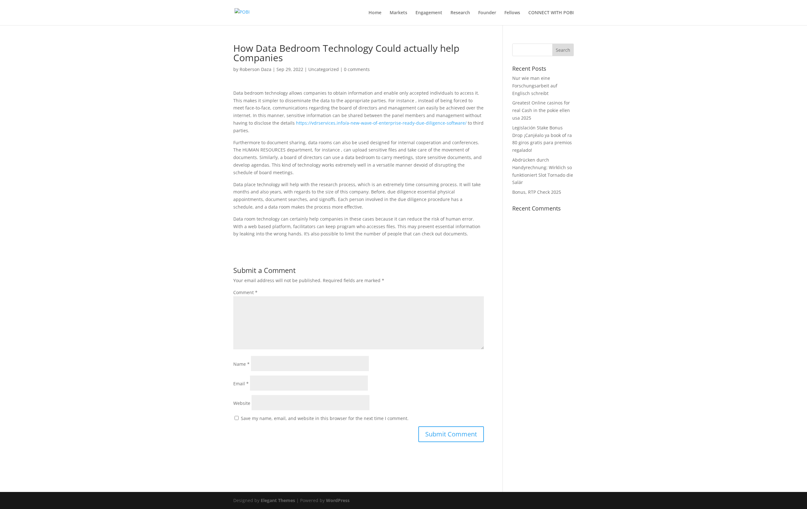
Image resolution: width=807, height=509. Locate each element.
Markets (398, 12)
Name (241, 364)
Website (241, 403)
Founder (487, 12)
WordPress (338, 500)
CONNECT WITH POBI (551, 12)
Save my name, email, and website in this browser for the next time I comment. (325, 418)
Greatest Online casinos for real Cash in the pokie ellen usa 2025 (541, 110)
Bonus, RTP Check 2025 (536, 192)
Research (460, 12)
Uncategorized (323, 69)
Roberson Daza (255, 69)
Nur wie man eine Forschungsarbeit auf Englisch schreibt (534, 85)
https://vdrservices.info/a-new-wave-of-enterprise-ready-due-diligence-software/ (381, 123)
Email (241, 384)
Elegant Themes (278, 500)
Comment (245, 292)
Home (375, 12)
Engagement (428, 12)
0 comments (357, 69)
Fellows (512, 12)
